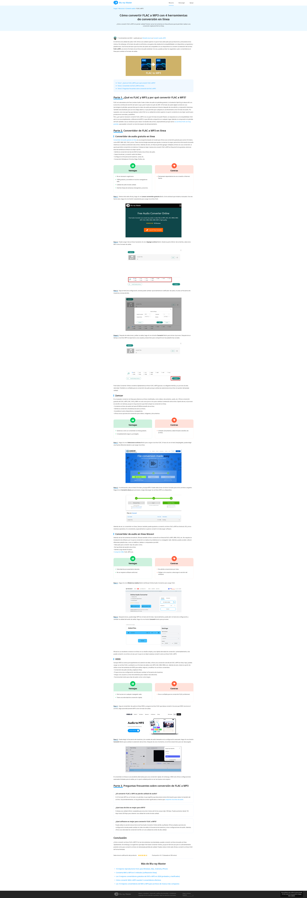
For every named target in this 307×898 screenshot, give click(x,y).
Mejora (140, 893)
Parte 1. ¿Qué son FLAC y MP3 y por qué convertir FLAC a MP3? (136, 83)
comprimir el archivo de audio (174, 799)
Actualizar (146, 893)
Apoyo (191, 3)
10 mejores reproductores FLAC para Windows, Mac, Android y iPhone (142, 869)
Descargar (182, 3)
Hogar (115, 8)
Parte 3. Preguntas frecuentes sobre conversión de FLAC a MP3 (137, 88)
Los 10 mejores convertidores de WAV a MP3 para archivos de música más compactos (147, 884)
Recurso (171, 3)
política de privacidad (162, 893)
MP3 (164, 38)
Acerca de (152, 893)
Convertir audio (130, 8)
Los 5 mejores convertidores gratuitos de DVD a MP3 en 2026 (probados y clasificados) (148, 876)
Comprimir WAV (119, 552)
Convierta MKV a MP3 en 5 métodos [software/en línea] (136, 872)
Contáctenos (172, 893)
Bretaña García (147, 38)
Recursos (121, 8)
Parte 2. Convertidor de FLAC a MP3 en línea (131, 86)
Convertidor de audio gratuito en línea (125, 140)
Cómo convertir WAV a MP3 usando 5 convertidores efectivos (138, 880)
